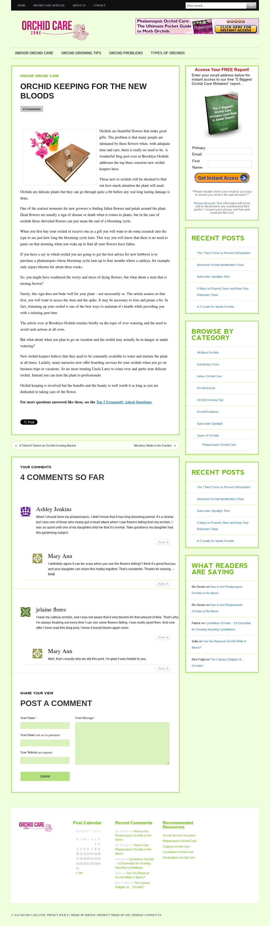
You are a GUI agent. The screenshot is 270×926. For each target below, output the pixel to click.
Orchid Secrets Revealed (179, 835)
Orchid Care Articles (49, 5)
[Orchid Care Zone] (73, 29)
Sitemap (137, 915)
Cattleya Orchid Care (176, 846)
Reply (161, 542)
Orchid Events (206, 388)
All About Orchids (208, 352)
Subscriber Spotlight (210, 423)
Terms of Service (83, 915)
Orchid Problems (126, 53)
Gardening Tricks (208, 364)
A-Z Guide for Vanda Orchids (215, 306)
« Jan (79, 872)
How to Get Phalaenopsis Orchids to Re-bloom (133, 835)
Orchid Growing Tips (81, 53)
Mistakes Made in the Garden (153, 445)
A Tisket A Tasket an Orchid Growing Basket (47, 445)
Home (21, 5)
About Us (79, 5)
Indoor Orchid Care (34, 53)
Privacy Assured (204, 203)
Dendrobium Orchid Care (179, 857)
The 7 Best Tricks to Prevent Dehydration (223, 252)
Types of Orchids (168, 53)
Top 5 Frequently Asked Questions (123, 402)
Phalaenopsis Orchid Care (219, 444)
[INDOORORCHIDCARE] (39, 76)
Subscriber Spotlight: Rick (213, 276)
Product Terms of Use (114, 915)
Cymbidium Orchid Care (178, 852)
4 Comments (32, 109)
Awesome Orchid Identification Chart (220, 264)
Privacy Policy (58, 915)
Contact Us (153, 915)
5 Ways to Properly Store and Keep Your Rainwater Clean (223, 291)
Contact (99, 5)
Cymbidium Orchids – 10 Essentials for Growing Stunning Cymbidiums (134, 863)
